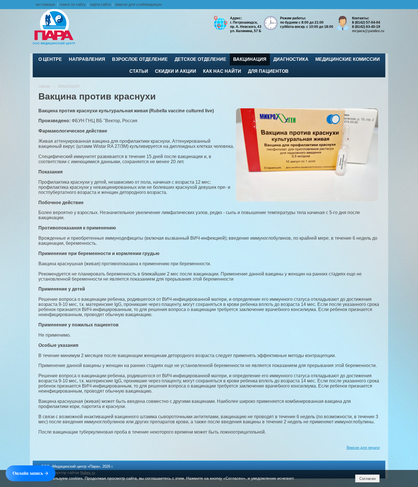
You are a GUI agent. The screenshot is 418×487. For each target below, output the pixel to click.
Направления (87, 59)
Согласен (367, 478)
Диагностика (291, 59)
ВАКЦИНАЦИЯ (249, 59)
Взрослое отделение (140, 59)
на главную (45, 5)
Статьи (138, 71)
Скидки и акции (175, 71)
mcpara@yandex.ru (368, 31)
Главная (44, 86)
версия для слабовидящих (138, 5)
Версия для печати (363, 448)
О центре (50, 59)
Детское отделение (200, 59)
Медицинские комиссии (347, 59)
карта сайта (100, 5)
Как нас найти (222, 71)
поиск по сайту (73, 5)
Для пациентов (268, 71)
